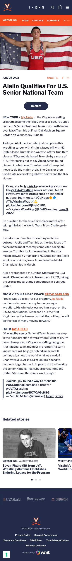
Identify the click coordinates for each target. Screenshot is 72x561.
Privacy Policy (22, 542)
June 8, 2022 (54, 403)
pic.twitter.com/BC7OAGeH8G (27, 400)
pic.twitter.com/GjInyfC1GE (25, 209)
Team (25, 20)
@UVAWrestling (17, 396)
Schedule (53, 20)
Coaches (37, 20)
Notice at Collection (36, 552)
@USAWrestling (22, 194)
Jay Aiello (27, 117)
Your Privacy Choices (57, 547)
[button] (32, 487)
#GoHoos (42, 201)
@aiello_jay (14, 388)
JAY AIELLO (20, 332)
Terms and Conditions (15, 547)
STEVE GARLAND (57, 298)
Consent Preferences (45, 542)
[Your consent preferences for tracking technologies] (6, 554)
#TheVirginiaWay (18, 205)
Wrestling (10, 468)
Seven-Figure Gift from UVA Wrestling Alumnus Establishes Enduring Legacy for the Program (26, 476)
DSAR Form (36, 547)
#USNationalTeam (19, 392)
